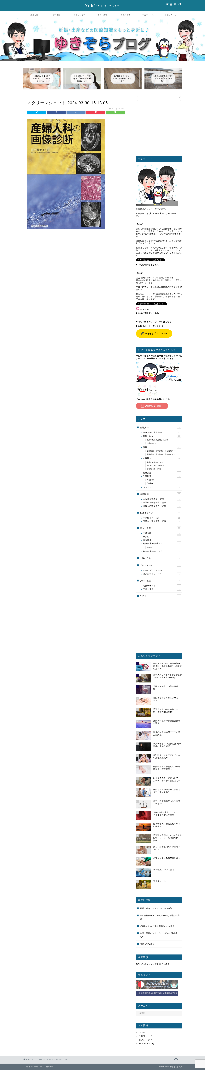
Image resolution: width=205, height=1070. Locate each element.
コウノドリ (161, 487)
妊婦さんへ (151, 443)
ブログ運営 (159, 580)
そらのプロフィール (161, 570)
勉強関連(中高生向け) (161, 543)
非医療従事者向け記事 (161, 499)
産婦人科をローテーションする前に (156, 908)
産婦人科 (34, 15)
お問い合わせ (171, 15)
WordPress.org (146, 1043)
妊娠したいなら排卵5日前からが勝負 (157, 926)
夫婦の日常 (125, 15)
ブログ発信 (161, 589)
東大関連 (161, 540)
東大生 (161, 537)
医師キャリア (79, 15)
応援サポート (161, 586)
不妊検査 (150, 483)
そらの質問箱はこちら (148, 265)
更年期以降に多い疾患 (156, 466)
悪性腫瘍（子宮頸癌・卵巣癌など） (161, 454)
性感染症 (161, 473)
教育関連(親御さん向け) (161, 551)
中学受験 (161, 533)
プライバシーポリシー (33, 1066)
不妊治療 (150, 480)
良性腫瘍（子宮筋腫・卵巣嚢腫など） (162, 451)
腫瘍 (161, 447)
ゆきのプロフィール (161, 574)
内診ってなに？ (147, 944)
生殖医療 (161, 476)
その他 (159, 596)
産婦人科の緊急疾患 (161, 432)
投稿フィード (145, 1036)
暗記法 (149, 547)
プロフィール (148, 15)
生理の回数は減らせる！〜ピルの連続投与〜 (159, 935)
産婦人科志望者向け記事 (161, 506)
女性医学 (161, 458)
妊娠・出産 (161, 436)
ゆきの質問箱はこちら (148, 313)
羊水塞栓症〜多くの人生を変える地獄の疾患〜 (160, 917)
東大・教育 (102, 15)
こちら (152, 964)
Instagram (144, 309)
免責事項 (49, 1066)
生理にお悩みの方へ (155, 462)
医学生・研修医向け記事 (161, 503)
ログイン (143, 1032)
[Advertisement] (159, 129)
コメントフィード (148, 1040)
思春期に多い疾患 (154, 469)
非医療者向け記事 (161, 518)
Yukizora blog (102, 6)
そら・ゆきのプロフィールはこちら (155, 322)
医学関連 (57, 15)
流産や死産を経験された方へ (158, 440)
